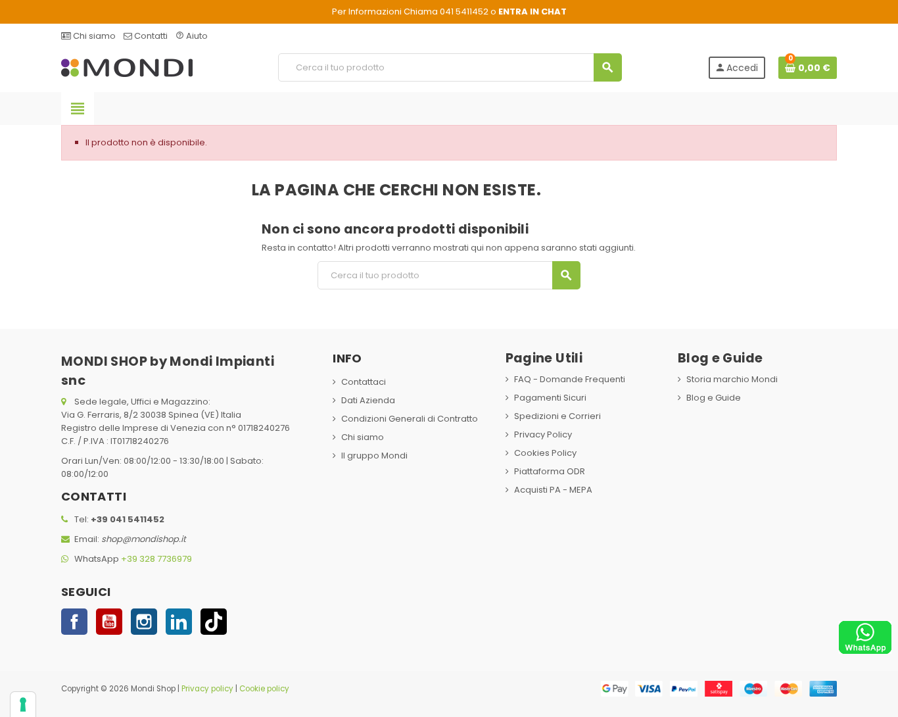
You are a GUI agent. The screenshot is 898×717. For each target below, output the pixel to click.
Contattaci (363, 382)
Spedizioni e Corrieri (557, 416)
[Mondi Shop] (127, 67)
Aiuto (192, 36)
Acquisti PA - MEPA (553, 489)
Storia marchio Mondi (732, 379)
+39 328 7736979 (156, 559)
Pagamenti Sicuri (550, 397)
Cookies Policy (545, 453)
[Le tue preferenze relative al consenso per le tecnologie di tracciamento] (23, 704)
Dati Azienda (368, 400)
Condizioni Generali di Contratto (409, 418)
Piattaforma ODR (549, 471)
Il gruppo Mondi (374, 455)
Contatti (150, 36)
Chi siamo (93, 36)
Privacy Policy (543, 434)
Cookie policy (264, 688)
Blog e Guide (713, 397)
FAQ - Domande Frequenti (569, 379)
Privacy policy (207, 688)
